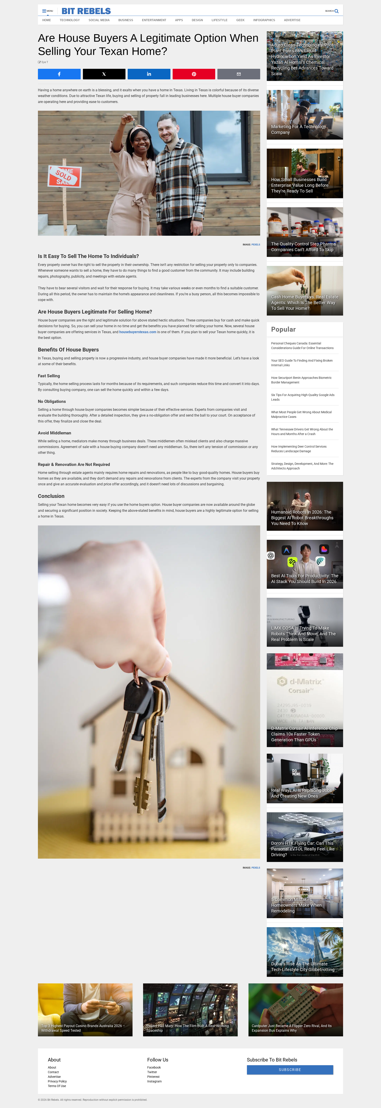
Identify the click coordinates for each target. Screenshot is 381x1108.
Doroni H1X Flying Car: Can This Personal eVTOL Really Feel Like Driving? (303, 849)
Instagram (154, 1081)
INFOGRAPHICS (264, 20)
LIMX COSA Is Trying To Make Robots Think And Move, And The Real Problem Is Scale (303, 633)
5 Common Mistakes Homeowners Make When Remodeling (296, 905)
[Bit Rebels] (84, 12)
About (52, 1067)
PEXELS (256, 244)
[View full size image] (149, 173)
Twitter (152, 1072)
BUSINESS (125, 20)
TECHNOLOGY (70, 20)
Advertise (54, 1076)
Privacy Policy (57, 1081)
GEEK (240, 20)
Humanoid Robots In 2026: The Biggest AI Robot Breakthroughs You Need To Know (302, 517)
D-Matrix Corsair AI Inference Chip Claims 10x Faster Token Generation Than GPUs (304, 734)
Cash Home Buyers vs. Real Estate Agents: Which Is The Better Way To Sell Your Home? (304, 302)
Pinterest (153, 1076)
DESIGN (197, 20)
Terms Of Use (57, 1086)
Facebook (154, 1067)
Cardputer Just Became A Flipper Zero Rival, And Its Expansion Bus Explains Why (292, 1028)
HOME (46, 20)
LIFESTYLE (220, 20)
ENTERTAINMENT (154, 20)
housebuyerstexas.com (137, 332)
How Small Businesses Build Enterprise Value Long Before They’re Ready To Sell (300, 185)
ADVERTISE (292, 20)
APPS (179, 20)
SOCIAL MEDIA (99, 20)
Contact (53, 1072)
